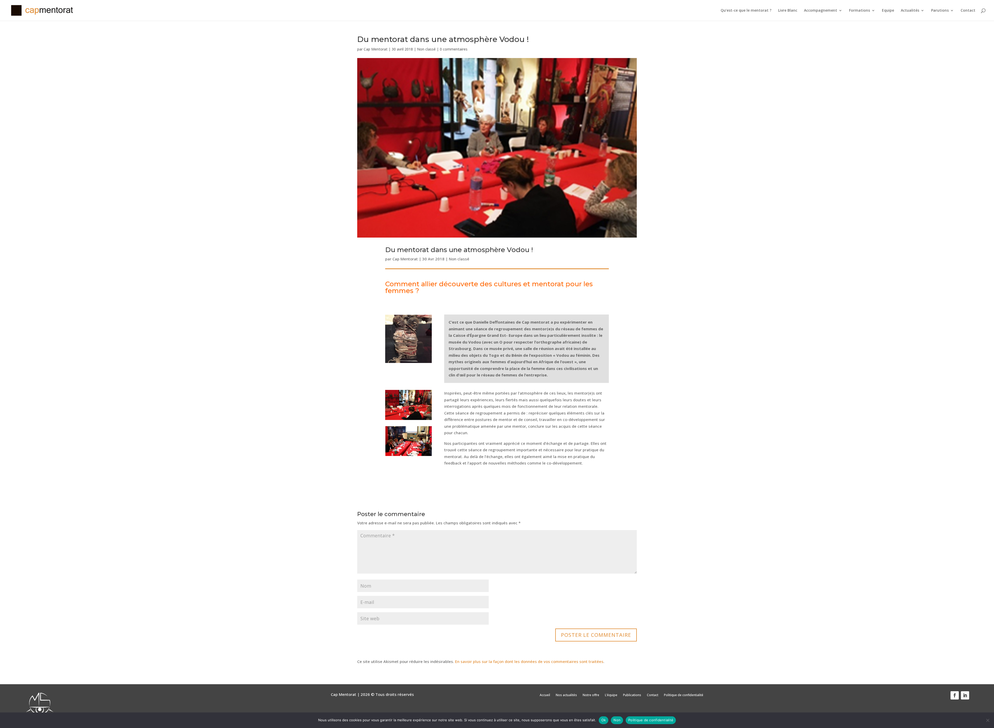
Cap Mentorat (376, 49)
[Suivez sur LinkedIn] (965, 695)
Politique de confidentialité (683, 695)
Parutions (940, 11)
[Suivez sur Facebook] (955, 695)
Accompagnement (820, 11)
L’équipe (611, 695)
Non (616, 720)
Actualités (910, 11)
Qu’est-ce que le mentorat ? (746, 11)
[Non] (987, 720)
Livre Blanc (787, 11)
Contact (968, 11)
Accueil (545, 695)
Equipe (888, 11)
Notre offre (591, 695)
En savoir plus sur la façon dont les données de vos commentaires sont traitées (529, 661)
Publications (632, 695)
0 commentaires (453, 49)
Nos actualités (566, 695)
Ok (603, 720)
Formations (859, 11)
